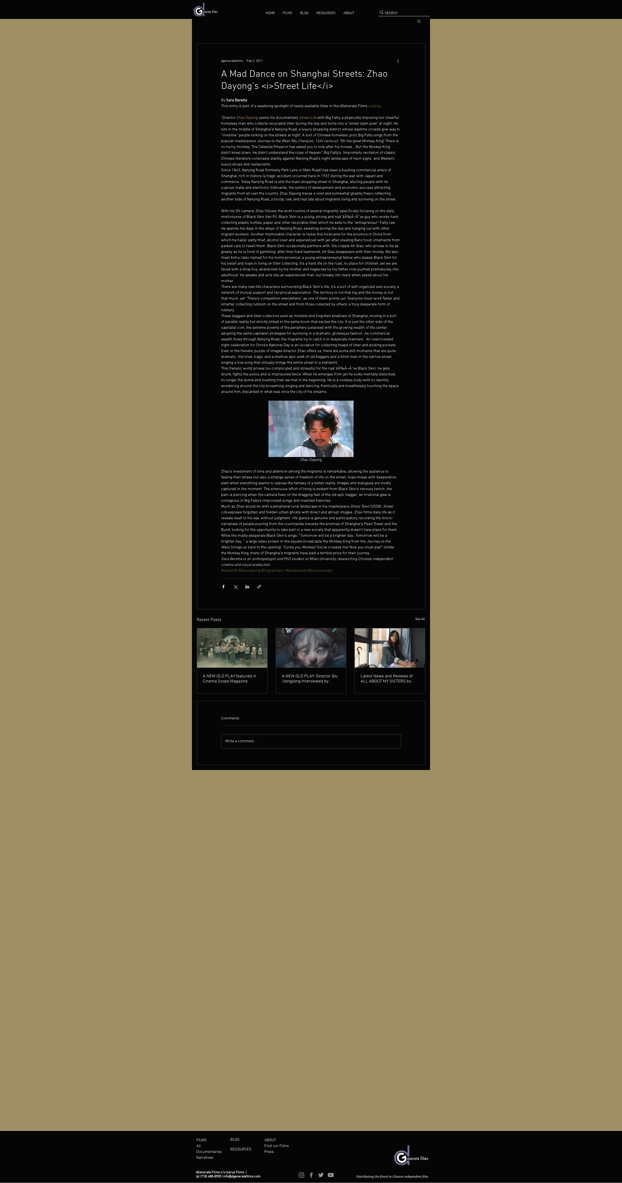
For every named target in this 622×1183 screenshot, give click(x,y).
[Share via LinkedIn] (247, 586)
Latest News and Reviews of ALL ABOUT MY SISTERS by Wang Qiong (387, 679)
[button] (287, 13)
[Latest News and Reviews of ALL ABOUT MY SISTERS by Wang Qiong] (390, 648)
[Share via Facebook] (223, 586)
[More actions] (398, 61)
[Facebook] (311, 1175)
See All (420, 619)
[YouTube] (330, 1175)
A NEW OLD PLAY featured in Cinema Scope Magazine (229, 679)
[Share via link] (259, 586)
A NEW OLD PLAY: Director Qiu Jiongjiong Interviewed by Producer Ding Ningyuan (310, 679)
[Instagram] (301, 1175)
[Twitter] (321, 1175)
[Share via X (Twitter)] (235, 586)
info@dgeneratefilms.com (241, 1176)
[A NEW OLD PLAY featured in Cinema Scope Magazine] (232, 648)
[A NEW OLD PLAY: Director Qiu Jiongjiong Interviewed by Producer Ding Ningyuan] (311, 648)
